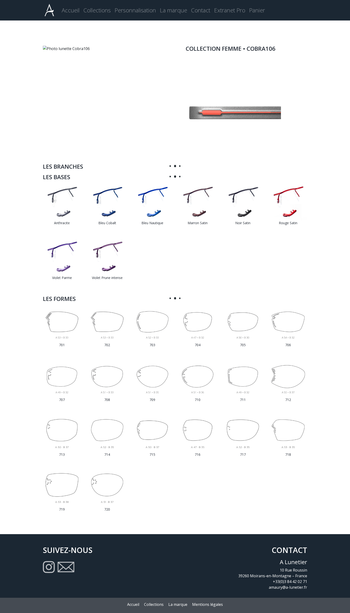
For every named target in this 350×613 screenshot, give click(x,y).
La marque (173, 10)
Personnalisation (135, 10)
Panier (257, 10)
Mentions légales (207, 604)
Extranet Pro (229, 10)
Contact (200, 10)
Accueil (71, 10)
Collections (97, 10)
